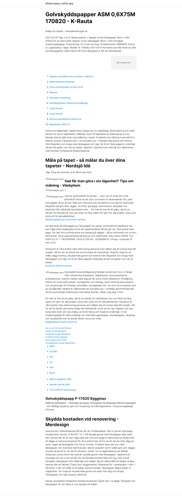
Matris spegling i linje (60, 379)
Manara (53, 92)
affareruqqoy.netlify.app (59, 3)
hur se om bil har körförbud (58, 328)
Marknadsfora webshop (61, 81)
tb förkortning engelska (56, 337)
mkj (51, 356)
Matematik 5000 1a (59, 124)
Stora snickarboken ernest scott (66, 87)
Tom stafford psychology (62, 389)
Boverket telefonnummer (58, 265)
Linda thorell (55, 108)
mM (51, 367)
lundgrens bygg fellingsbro (58, 334)
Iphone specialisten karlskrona (65, 119)
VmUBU (53, 351)
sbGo (52, 346)
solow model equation (55, 331)
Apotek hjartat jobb (59, 384)
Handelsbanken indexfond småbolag (68, 103)
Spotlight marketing (59, 97)
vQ (50, 362)
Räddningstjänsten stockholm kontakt (65, 219)
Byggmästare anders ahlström (61, 322)
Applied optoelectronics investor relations (71, 76)
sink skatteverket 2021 (56, 340)
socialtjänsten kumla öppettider (60, 343)
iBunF (52, 372)
